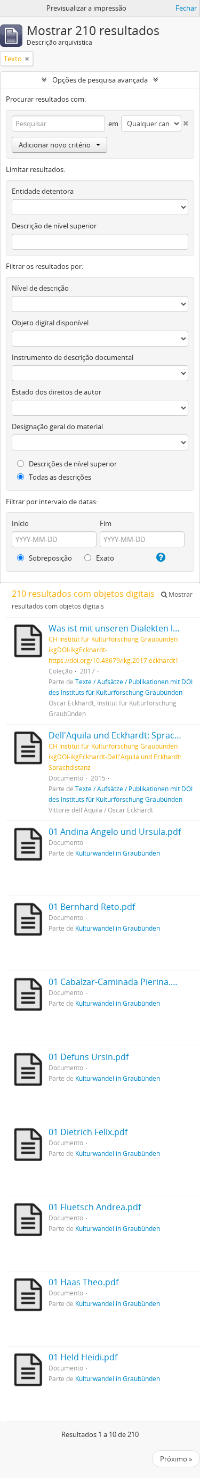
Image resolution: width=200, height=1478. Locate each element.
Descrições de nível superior (72, 464)
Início (20, 523)
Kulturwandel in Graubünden (117, 853)
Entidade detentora (43, 191)
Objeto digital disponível (50, 322)
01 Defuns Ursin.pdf (89, 1057)
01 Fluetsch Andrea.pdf (95, 1207)
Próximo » (176, 1459)
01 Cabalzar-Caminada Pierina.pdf (116, 982)
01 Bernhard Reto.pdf (92, 907)
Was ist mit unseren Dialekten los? (117, 628)
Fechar (186, 8)
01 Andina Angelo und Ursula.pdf (115, 831)
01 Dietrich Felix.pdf (88, 1132)
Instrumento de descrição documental (72, 357)
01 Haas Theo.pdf (83, 1282)
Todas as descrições (59, 477)
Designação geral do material (57, 426)
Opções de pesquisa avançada (100, 80)
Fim (105, 523)
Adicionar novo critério (55, 145)
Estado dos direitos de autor (56, 392)
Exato (104, 558)
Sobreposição (49, 558)
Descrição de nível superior (54, 226)
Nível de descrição (40, 288)
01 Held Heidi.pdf (83, 1357)
